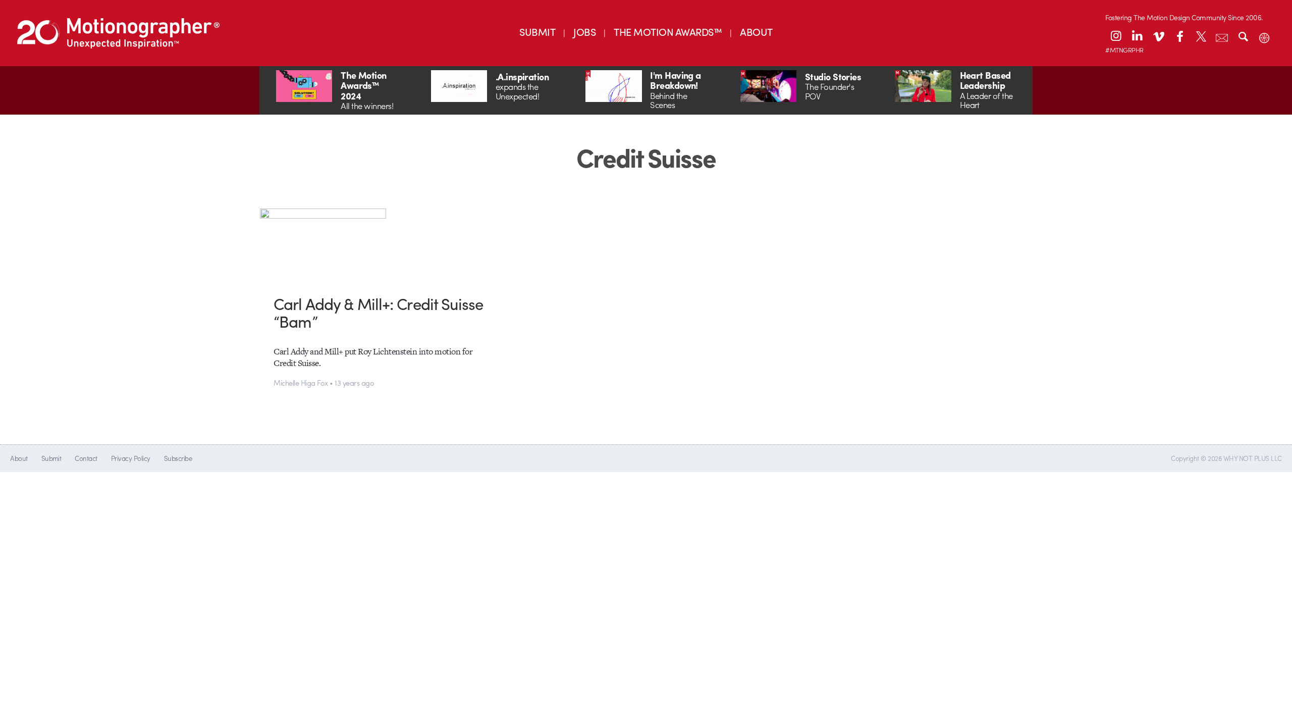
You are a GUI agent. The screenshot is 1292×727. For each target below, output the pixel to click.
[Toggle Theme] (1264, 36)
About (18, 458)
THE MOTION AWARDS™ (668, 31)
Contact (86, 458)
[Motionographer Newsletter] (1222, 36)
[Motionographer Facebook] (1179, 36)
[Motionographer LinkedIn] (1137, 36)
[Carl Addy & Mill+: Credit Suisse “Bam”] (383, 244)
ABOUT (756, 31)
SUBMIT (537, 31)
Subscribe (178, 458)
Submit (51, 458)
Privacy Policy (130, 458)
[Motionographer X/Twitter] (1201, 36)
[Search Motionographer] (1243, 36)
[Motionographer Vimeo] (1158, 36)
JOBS (584, 31)
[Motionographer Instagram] (1116, 36)
